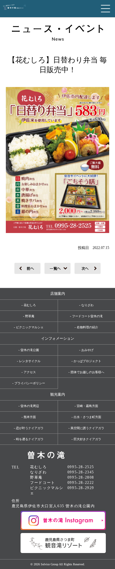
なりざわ (87, 305)
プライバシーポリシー (29, 383)
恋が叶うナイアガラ (30, 428)
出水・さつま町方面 (87, 417)
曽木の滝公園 (30, 350)
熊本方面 (30, 417)
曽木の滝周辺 (30, 406)
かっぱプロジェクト (87, 361)
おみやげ (87, 350)
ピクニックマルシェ (30, 327)
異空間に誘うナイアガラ (87, 428)
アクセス (30, 372)
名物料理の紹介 (87, 327)
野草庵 (29, 316)
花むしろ (30, 305)
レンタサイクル (29, 361)
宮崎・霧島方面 (87, 406)
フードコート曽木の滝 (87, 316)
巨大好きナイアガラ (87, 439)
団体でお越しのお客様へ (87, 372)
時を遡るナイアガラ (30, 439)
